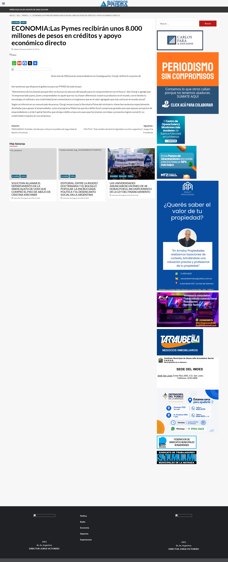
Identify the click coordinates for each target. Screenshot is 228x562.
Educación (122, 176)
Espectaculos (86, 539)
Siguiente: (118, 129)
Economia (84, 528)
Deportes (84, 533)
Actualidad (15, 22)
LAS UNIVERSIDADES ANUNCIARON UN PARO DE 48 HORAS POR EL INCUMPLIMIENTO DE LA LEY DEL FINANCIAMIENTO (131, 187)
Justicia (23, 176)
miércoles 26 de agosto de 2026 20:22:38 (125, 195)
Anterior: (44, 129)
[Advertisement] (188, 484)
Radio (82, 522)
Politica (23, 22)
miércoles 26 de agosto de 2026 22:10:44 (27, 198)
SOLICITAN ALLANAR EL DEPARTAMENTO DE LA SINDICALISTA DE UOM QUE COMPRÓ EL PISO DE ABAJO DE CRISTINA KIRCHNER (31, 189)
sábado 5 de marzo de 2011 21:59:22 (26, 49)
